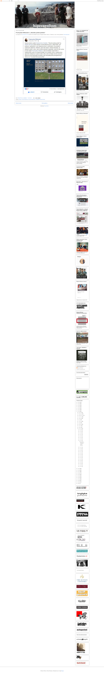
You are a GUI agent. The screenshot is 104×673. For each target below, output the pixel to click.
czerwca (80, 421)
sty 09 (81, 460)
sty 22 (81, 440)
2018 (79, 470)
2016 (79, 473)
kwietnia (80, 424)
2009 (79, 483)
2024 (79, 405)
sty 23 (81, 438)
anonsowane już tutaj (25, 34)
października (81, 415)
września (80, 416)
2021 (79, 409)
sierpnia (80, 418)
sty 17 (81, 451)
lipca (79, 419)
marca (80, 425)
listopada (80, 413)
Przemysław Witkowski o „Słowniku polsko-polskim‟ (30, 32)
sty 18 (81, 450)
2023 (79, 406)
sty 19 (81, 448)
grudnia (80, 412)
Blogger (62, 670)
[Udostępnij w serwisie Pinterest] (39, 98)
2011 (79, 480)
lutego (80, 427)
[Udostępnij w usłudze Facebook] (38, 98)
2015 (79, 474)
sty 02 (81, 466)
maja (79, 422)
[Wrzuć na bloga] (36, 98)
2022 (79, 408)
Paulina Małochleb (66, 34)
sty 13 (81, 454)
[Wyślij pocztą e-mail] (35, 98)
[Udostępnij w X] (37, 98)
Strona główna (44, 103)
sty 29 (81, 431)
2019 (79, 468)
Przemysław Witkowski (31, 99)
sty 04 (81, 463)
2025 (79, 403)
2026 (79, 402)
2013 (79, 477)
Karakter (20, 99)
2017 (79, 471)
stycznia (80, 428)
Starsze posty (70, 103)
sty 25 (81, 435)
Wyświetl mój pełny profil (80, 369)
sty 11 (81, 457)
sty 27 (81, 434)
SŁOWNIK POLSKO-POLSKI (40, 99)
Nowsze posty (18, 103)
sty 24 (81, 437)
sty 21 (81, 447)
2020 (79, 411)
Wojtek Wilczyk (80, 367)
